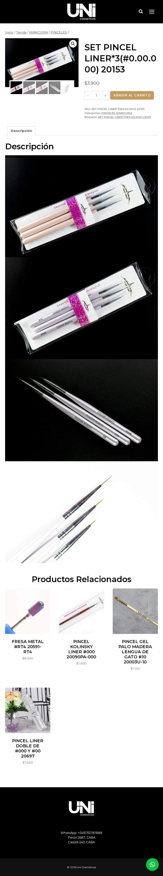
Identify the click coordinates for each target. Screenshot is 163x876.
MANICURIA (124, 113)
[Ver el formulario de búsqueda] (141, 12)
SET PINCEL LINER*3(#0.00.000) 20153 (124, 117)
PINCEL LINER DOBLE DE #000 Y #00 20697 (27, 748)
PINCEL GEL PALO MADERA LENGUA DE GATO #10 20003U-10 (135, 651)
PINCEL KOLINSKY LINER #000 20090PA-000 (81, 649)
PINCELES (108, 113)
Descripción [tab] (21, 131)
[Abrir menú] (154, 11)
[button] (73, 44)
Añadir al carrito (132, 95)
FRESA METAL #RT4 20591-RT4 (28, 646)
